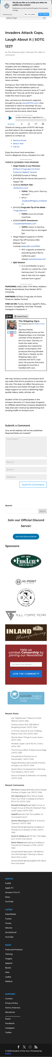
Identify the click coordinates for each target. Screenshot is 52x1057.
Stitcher (8, 928)
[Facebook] (11, 332)
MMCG (8, 1054)
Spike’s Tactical (30, 172)
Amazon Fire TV (12, 892)
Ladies (8, 977)
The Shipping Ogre (16, 52)
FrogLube (26, 169)
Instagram (10, 1028)
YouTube (9, 901)
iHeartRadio (10, 914)
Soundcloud (10, 932)
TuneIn (8, 919)
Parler (8, 1019)
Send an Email (19, 140)
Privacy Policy (11, 1003)
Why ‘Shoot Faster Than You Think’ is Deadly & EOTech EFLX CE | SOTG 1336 (27, 799)
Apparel (8, 963)
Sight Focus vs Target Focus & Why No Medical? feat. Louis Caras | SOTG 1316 (28, 808)
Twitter (8, 1032)
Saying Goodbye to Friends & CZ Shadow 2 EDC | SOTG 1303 (27, 830)
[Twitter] (8, 332)
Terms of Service (12, 1008)
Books (8, 968)
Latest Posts (22, 316)
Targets (8, 958)
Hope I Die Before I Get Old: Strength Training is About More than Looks (27, 854)
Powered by (6, 14)
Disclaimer (10, 1012)
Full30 (8, 883)
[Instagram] (14, 332)
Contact (9, 998)
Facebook (9, 1023)
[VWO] (12, 14)
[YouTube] (11, 335)
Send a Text (18, 143)
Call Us (16, 147)
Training (9, 954)
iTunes (8, 923)
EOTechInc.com (21, 188)
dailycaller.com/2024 (30, 246)
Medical (8, 981)
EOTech (16, 169)
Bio (10, 316)
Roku (7, 897)
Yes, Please (43, 14)
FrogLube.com (20, 210)
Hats (7, 972)
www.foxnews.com (37, 259)
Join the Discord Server (26, 536)
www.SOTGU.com (30, 103)
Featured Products (13, 949)
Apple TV (9, 888)
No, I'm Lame (30, 14)
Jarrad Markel (17, 827)
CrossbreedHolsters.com (25, 223)
